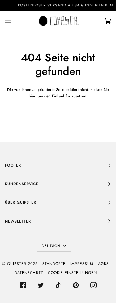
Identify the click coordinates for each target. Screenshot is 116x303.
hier (32, 96)
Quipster (16, 263)
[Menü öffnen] (14, 21)
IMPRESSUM (81, 263)
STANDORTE (54, 263)
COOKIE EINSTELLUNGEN (72, 272)
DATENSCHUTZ (29, 272)
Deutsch (52, 246)
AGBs (103, 263)
